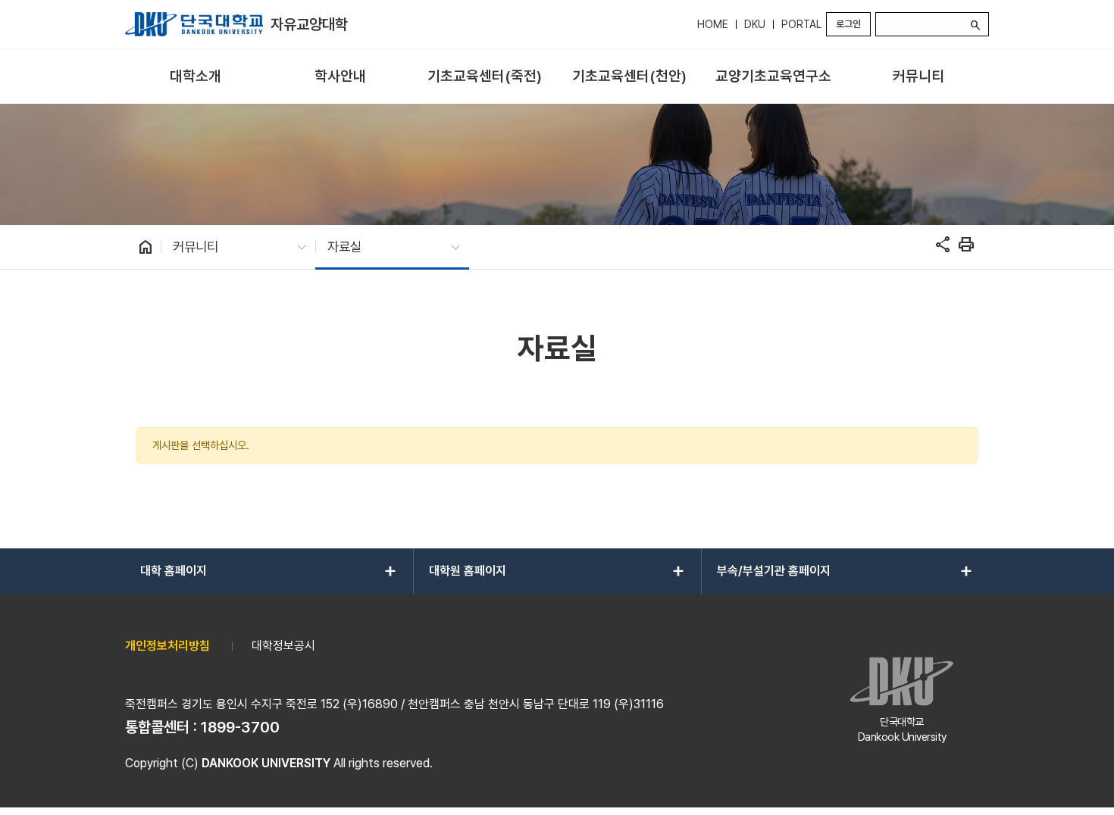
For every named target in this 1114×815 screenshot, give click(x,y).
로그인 (848, 24)
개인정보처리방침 (167, 646)
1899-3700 (240, 727)
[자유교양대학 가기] (194, 24)
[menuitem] (196, 77)
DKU (754, 24)
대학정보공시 (283, 646)
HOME (712, 24)
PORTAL (801, 24)
